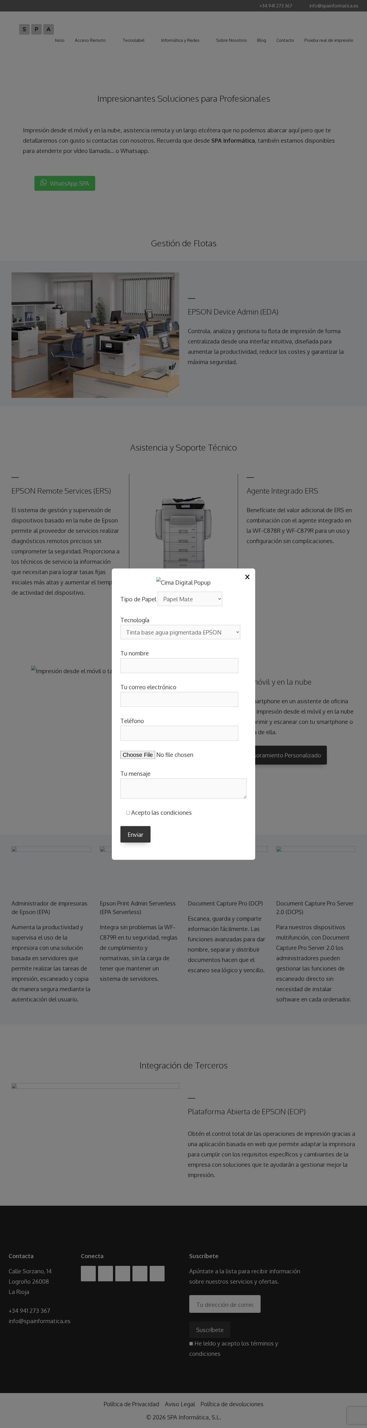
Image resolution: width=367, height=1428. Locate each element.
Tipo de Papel (139, 598)
